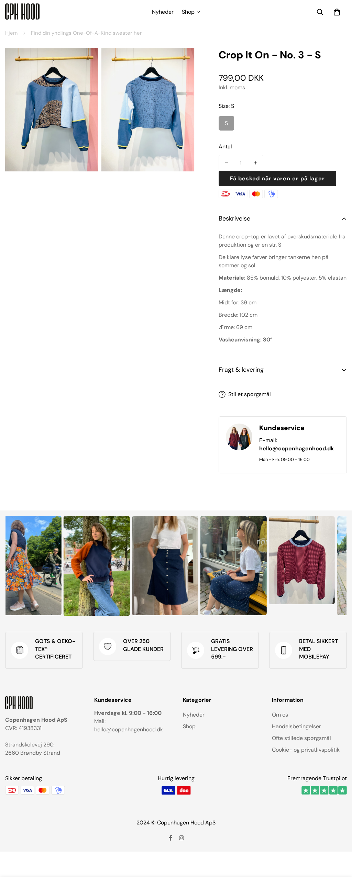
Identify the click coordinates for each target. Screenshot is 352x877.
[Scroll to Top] (338, 839)
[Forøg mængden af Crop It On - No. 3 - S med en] (255, 162)
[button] (337, 12)
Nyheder (163, 11)
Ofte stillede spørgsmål (301, 738)
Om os (280, 714)
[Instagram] (181, 838)
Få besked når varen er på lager (277, 178)
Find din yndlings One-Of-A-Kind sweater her (86, 33)
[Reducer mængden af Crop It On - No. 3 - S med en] (226, 162)
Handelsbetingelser (296, 726)
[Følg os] (170, 838)
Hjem (11, 33)
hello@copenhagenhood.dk (296, 448)
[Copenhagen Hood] (22, 12)
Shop (188, 11)
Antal (225, 146)
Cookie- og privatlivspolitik (306, 749)
